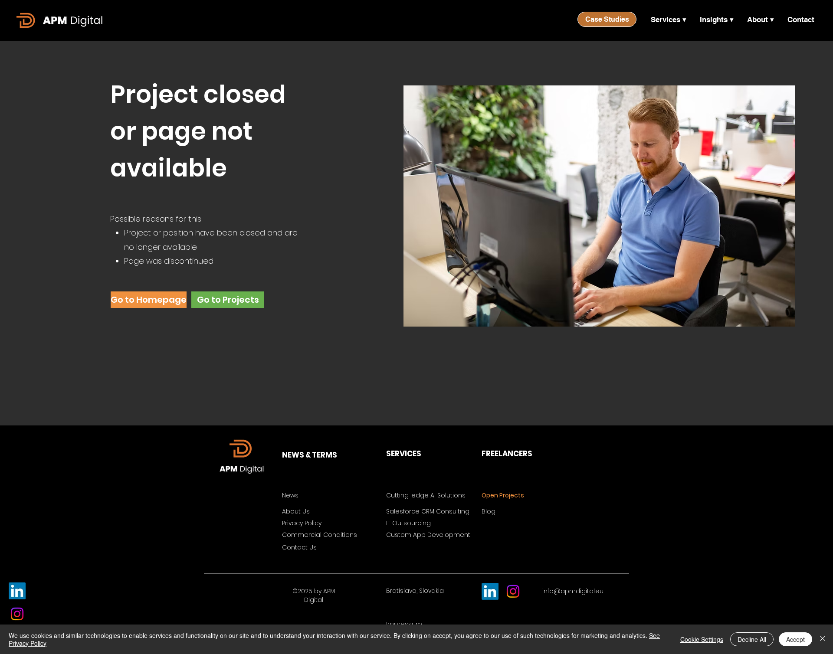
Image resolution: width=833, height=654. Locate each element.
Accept (795, 639)
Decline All (752, 639)
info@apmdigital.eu (572, 591)
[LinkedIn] (17, 590)
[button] (668, 19)
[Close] (822, 639)
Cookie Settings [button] (701, 639)
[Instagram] (17, 613)
